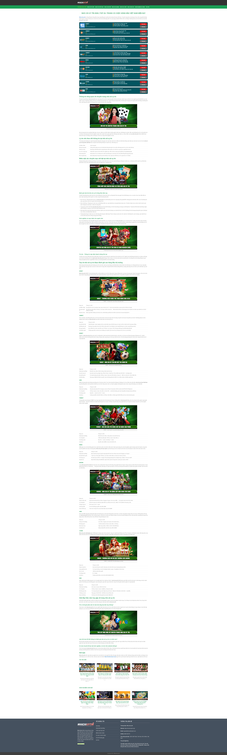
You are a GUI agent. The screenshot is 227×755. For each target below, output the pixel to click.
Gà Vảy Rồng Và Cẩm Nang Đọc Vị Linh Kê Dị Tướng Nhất (127, 702)
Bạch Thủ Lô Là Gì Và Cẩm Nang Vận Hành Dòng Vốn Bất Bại (109, 703)
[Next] (146, 670)
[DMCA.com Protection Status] (81, 743)
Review (143, 26)
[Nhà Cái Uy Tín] (83, 2)
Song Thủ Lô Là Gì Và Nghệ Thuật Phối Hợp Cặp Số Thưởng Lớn (91, 703)
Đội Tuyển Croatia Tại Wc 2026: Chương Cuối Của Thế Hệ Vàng (97, 674)
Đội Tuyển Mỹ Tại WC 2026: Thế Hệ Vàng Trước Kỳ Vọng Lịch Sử (132, 675)
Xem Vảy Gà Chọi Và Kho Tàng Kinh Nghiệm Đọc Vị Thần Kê (144, 702)
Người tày (126, 740)
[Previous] (81, 670)
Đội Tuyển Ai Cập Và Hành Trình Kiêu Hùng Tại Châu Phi (80, 674)
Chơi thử (143, 24)
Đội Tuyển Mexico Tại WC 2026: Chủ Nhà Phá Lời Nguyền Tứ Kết (115, 675)
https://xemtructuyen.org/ (110, 656)
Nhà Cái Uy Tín (80, 730)
